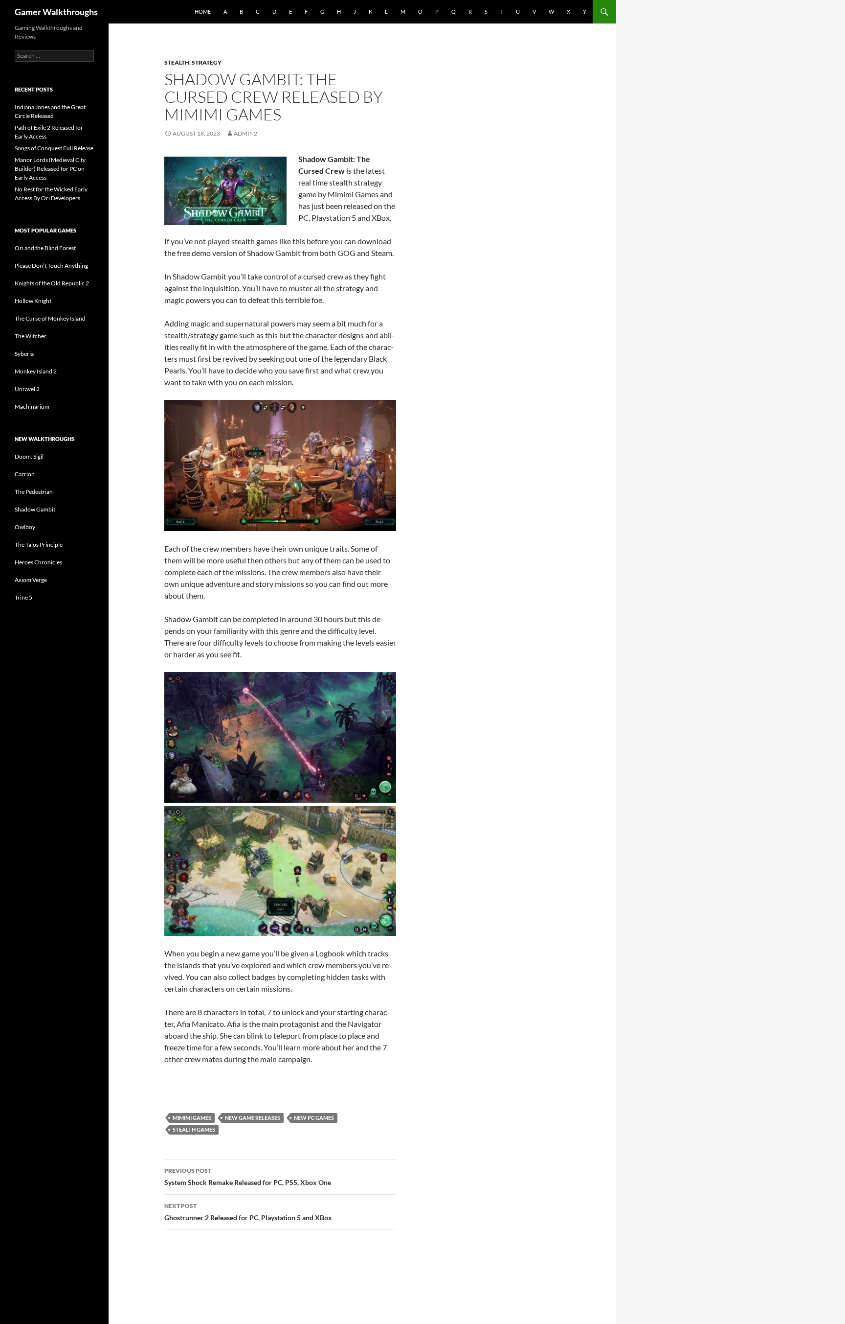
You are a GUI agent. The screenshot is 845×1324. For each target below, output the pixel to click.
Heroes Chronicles (38, 562)
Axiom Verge (31, 579)
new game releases (252, 1118)
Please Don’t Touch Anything (51, 265)
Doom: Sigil (29, 456)
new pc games (314, 1118)
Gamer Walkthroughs (56, 11)
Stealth (176, 62)
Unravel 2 (27, 389)
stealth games (194, 1129)
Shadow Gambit (35, 509)
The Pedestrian (34, 491)
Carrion (25, 474)
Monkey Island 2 (36, 371)
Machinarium (32, 406)
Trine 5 (23, 597)
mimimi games (192, 1118)
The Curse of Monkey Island (50, 318)
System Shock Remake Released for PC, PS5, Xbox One (247, 1176)
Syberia (24, 353)
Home (203, 11)
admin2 (245, 133)
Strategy (207, 62)
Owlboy (25, 527)
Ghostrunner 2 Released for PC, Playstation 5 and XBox (248, 1212)
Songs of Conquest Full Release (54, 148)
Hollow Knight (33, 300)
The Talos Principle (39, 544)
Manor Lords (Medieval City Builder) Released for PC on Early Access (50, 168)
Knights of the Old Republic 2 (52, 283)
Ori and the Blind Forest (45, 248)
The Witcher (30, 336)
